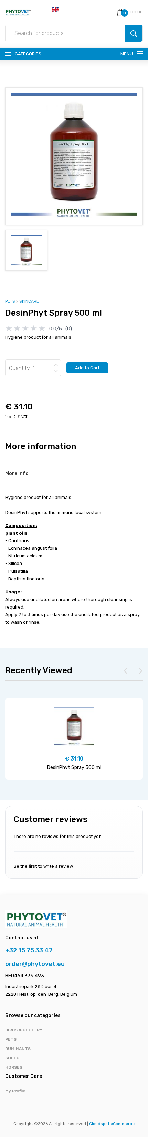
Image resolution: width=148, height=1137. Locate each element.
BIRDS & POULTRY (23, 1030)
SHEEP (12, 1058)
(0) (68, 329)
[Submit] (133, 33)
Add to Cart (87, 367)
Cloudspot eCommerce (112, 1123)
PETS (10, 301)
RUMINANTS (18, 1048)
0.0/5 (55, 329)
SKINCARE (29, 301)
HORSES (13, 1067)
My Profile (15, 1091)
